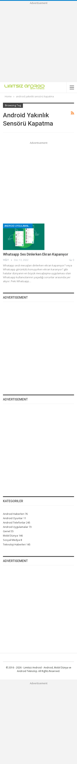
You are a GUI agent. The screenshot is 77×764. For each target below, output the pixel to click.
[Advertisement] (38, 43)
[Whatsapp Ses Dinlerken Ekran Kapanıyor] (23, 237)
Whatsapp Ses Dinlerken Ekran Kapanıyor (35, 254)
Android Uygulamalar (18, 226)
